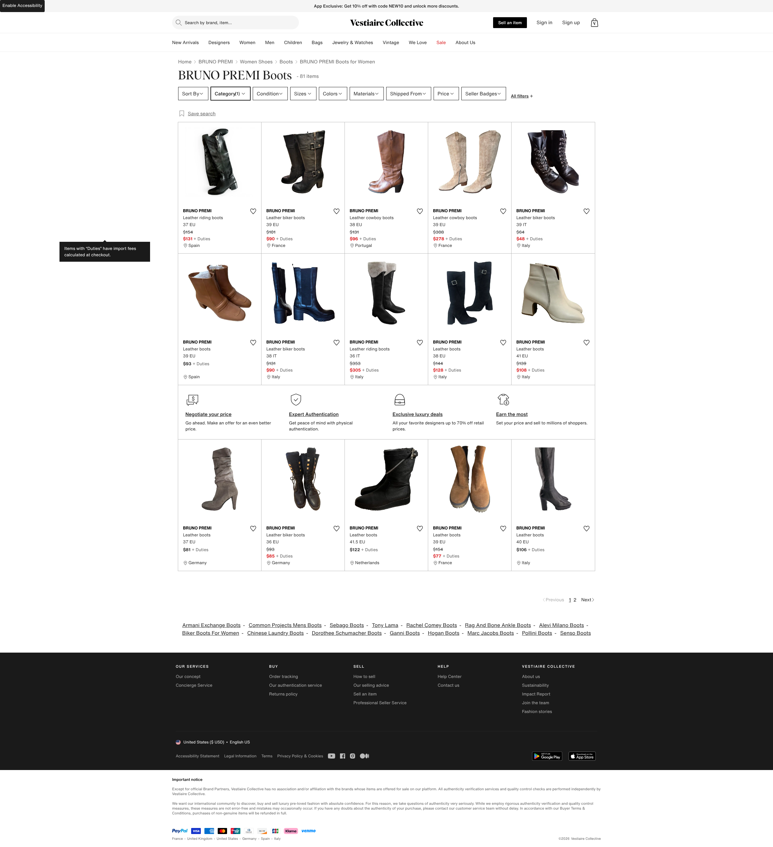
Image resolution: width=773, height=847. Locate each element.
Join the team (535, 703)
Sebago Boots (347, 625)
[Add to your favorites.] (253, 211)
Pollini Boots (537, 633)
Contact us (449, 685)
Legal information (240, 756)
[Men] (279, 42)
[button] (594, 22)
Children (293, 42)
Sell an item (510, 22)
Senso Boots (575, 633)
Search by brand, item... (208, 22)
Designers (219, 42)
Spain (265, 838)
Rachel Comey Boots (431, 625)
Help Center (450, 676)
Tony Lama (385, 625)
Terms (266, 756)
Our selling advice (371, 685)
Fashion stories (537, 711)
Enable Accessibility (22, 5)
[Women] (260, 42)
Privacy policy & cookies (300, 756)
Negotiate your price (208, 414)
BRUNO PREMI (215, 61)
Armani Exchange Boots (211, 625)
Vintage (391, 42)
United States (227, 838)
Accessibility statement (197, 756)
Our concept (188, 676)
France (177, 838)
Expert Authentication (314, 414)
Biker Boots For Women (210, 633)
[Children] (306, 42)
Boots (286, 61)
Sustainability (535, 685)
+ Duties (202, 238)
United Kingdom (200, 838)
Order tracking (283, 676)
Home (184, 61)
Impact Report (536, 694)
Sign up (571, 22)
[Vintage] (404, 42)
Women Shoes (256, 61)
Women (247, 42)
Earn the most (512, 414)
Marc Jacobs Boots (490, 633)
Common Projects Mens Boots (285, 625)
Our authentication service (295, 685)
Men (269, 42)
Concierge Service (194, 685)
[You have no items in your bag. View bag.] (594, 22)
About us (531, 676)
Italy (277, 838)
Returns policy (283, 694)
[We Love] (431, 42)
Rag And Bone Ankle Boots (498, 625)
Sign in (545, 22)
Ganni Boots (405, 633)
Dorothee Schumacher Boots (347, 633)
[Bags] (327, 42)
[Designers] (234, 42)
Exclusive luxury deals (418, 414)
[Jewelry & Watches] (377, 42)
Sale (441, 42)
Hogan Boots (443, 633)
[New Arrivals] (203, 42)
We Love (418, 42)
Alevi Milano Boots (561, 625)
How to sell (364, 676)
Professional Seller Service (379, 703)
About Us (465, 42)
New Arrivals (185, 42)
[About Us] (480, 42)
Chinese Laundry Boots (275, 633)
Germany (249, 838)
